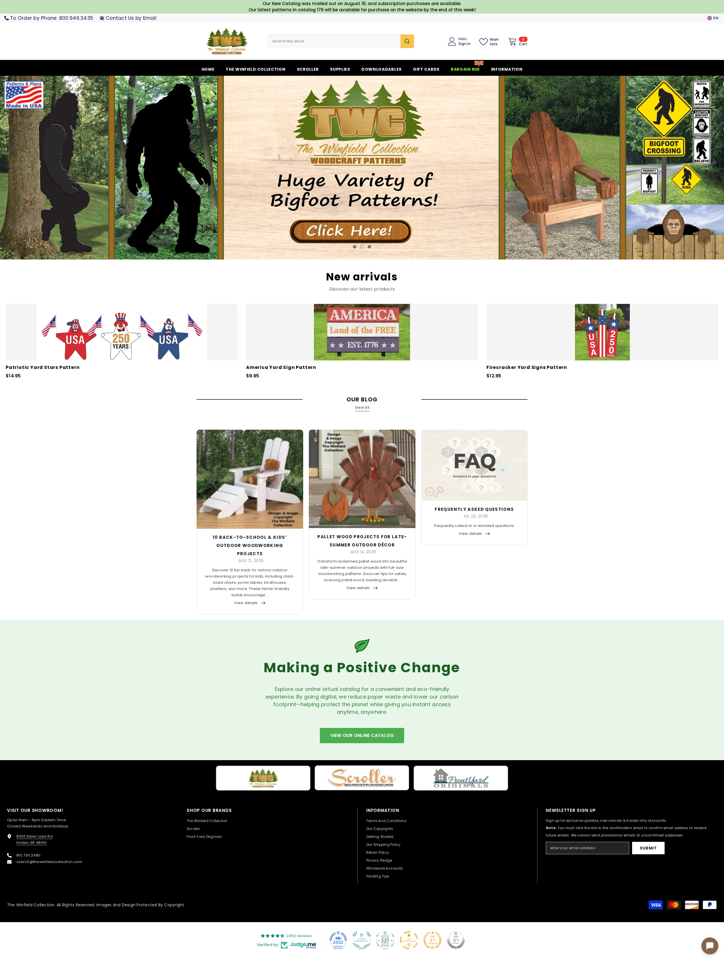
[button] (63, 167)
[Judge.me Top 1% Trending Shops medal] (432, 940)
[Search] (340, 41)
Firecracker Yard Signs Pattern (526, 367)
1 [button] (354, 246)
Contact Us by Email (131, 18)
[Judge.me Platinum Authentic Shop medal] (362, 940)
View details (245, 602)
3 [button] (369, 246)
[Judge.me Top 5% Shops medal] (456, 940)
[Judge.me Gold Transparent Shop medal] (409, 940)
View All (362, 407)
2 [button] (362, 246)
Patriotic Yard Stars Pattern (42, 367)
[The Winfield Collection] (263, 778)
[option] (362, 167)
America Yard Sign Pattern (281, 367)
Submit (648, 848)
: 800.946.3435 (75, 18)
